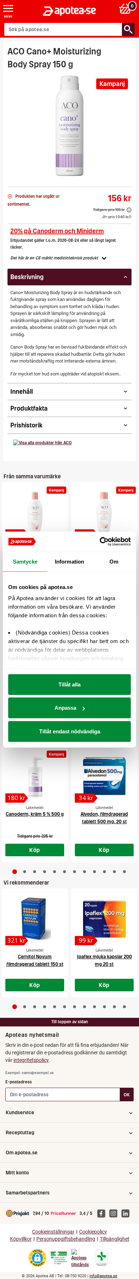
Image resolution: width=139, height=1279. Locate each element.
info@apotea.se (103, 1276)
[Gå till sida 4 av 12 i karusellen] (44, 871)
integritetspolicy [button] (31, 1060)
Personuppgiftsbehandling (65, 1239)
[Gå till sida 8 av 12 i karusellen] (84, 871)
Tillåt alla (69, 684)
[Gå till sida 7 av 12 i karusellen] (74, 871)
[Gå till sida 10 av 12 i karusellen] (104, 871)
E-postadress (18, 1081)
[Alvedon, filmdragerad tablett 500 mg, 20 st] (104, 776)
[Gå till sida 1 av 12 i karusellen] (14, 871)
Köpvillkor (21, 1239)
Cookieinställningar (53, 1232)
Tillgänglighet (114, 1239)
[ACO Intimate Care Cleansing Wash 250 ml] (35, 512)
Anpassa (65, 708)
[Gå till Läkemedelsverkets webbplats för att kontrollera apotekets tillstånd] (59, 1257)
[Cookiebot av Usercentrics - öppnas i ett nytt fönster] (100, 541)
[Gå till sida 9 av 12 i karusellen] (94, 871)
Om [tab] (113, 561)
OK (127, 1094)
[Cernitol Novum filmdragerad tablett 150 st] (35, 919)
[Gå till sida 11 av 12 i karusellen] (114, 871)
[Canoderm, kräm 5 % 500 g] (35, 776)
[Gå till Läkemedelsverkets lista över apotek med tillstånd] (102, 1258)
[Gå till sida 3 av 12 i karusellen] (34, 871)
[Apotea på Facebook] (103, 1213)
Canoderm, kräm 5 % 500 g (35, 814)
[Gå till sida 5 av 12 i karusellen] (54, 871)
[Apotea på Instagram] (115, 1213)
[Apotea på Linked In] (127, 1213)
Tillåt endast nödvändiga (69, 731)
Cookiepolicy (93, 1232)
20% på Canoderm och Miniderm (57, 231)
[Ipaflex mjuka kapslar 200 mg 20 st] (104, 919)
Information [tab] (69, 561)
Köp (34, 849)
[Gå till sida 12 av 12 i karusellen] (124, 871)
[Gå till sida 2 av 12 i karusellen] (24, 871)
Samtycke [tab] (25, 561)
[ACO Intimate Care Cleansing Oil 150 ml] (104, 512)
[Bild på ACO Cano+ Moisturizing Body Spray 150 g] (69, 126)
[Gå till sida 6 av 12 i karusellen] (64, 871)
